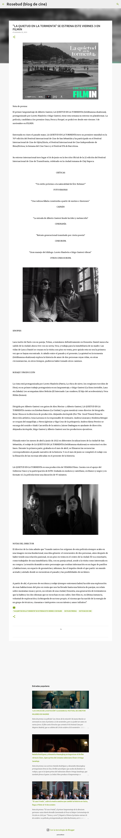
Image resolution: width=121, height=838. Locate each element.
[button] (14, 37)
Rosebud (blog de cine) (27, 4)
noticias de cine (85, 611)
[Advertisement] (60, 661)
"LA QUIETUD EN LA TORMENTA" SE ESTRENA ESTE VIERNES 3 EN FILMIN (38, 611)
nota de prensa (70, 611)
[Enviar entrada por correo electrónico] (14, 608)
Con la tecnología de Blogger (62, 830)
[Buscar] (50, 4)
